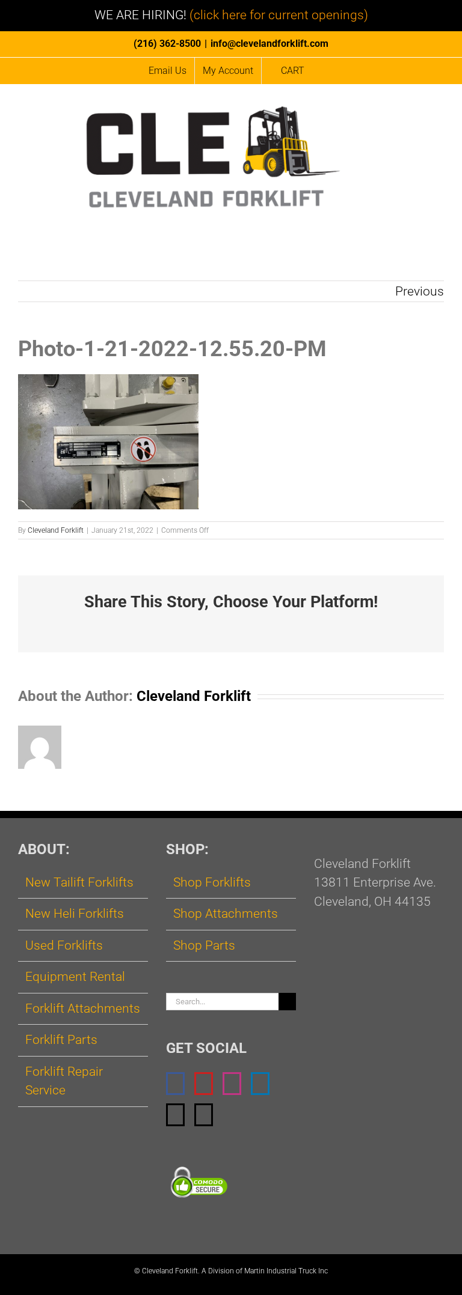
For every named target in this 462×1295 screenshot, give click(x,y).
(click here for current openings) (278, 15)
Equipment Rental (75, 976)
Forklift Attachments (82, 1008)
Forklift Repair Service (64, 1081)
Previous (419, 291)
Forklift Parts (61, 1040)
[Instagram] (232, 1083)
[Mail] (175, 1114)
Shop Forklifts (212, 882)
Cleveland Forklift (56, 530)
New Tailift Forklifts (79, 882)
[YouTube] (203, 1083)
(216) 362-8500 (167, 43)
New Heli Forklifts (74, 913)
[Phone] (203, 1114)
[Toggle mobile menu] (439, 110)
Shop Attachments (225, 913)
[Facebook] (175, 1083)
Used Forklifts (64, 945)
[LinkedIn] (260, 1083)
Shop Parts (204, 945)
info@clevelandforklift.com (269, 43)
